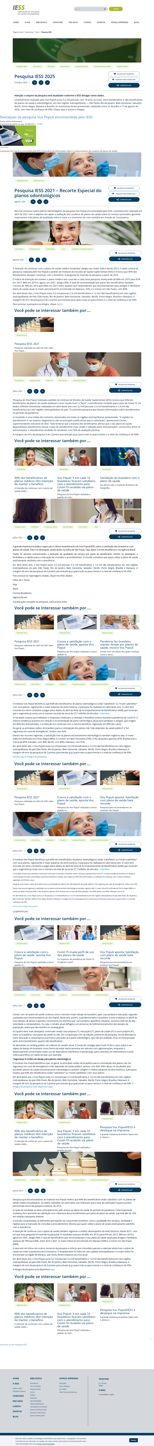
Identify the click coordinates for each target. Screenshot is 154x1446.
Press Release (64, 1386)
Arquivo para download (125, 80)
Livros (32, 1392)
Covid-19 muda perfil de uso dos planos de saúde (75, 953)
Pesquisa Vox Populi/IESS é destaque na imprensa (117, 1128)
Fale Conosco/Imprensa (68, 1392)
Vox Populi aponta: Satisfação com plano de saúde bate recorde (119, 800)
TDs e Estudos (35, 1386)
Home (16, 22)
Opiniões (62, 1383)
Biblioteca (41, 22)
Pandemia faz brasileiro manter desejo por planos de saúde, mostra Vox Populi (119, 644)
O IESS (27, 22)
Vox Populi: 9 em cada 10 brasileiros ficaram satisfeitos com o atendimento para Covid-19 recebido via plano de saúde (76, 484)
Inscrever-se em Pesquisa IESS (13, 1344)
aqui (52, 1269)
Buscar (104, 9)
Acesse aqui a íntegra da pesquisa (29, 756)
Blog (136, 22)
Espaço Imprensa (119, 22)
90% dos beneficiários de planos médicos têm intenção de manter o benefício (33, 481)
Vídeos (32, 1395)
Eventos (101, 22)
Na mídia (62, 1389)
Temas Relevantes (37, 1404)
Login (115, 9)
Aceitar (133, 1440)
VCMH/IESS (58, 22)
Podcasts (33, 1398)
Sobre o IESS (17, 1388)
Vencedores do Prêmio (38, 1407)
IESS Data (73, 22)
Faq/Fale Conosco (19, 1391)
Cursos (87, 22)
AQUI (59, 304)
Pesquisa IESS (35, 1389)
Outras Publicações (37, 1415)
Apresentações (35, 1401)
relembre (104, 713)
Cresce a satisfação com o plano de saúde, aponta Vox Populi (75, 644)
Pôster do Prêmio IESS (38, 1410)
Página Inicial (18, 32)
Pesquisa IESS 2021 (26, 344)
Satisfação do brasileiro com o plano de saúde (119, 479)
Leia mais (4, 147)
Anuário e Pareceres (37, 1413)
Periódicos (34, 1383)
